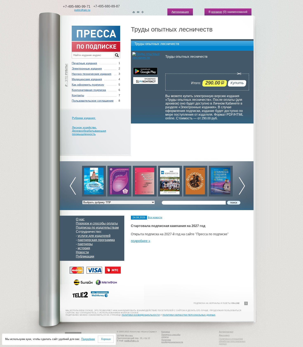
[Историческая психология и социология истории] (221, 180)
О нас (80, 219)
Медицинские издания (87, 79)
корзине (216, 11)
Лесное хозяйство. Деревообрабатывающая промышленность (89, 131)
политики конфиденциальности (141, 315)
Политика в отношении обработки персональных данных (232, 341)
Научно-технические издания (91, 73)
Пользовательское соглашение (93, 100)
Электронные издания (87, 68)
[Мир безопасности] (170, 180)
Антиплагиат (226, 332)
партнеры (85, 244)
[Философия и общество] (195, 180)
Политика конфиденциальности (172, 341)
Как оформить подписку (88, 84)
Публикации (85, 256)
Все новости (155, 217)
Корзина (165, 332)
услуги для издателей (94, 236)
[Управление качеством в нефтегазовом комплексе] (119, 180)
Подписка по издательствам (97, 227)
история (84, 248)
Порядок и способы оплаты (97, 223)
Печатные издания (84, 63)
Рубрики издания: (84, 118)
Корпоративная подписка (89, 90)
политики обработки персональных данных (188, 315)
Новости (82, 252)
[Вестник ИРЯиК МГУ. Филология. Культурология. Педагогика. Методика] (94, 180)
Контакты (78, 95)
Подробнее (88, 339)
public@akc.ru (82, 10)
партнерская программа (96, 240)
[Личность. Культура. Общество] (145, 180)
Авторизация (180, 11)
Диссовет (224, 335)
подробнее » (140, 241)
